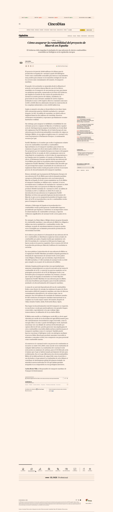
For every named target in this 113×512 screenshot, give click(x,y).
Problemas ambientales (50, 384)
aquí (53, 390)
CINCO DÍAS (28, 61)
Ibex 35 (23, 17)
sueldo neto (40, 470)
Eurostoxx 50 (66, 17)
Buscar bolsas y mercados (83, 163)
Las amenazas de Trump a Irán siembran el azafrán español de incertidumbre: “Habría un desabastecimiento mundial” (85, 126)
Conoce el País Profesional (56, 477)
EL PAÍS (69, 29)
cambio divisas (57, 470)
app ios (84, 470)
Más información (28, 390)
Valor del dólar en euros (83, 17)
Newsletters (60, 509)
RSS (56, 509)
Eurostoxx (83, 170)
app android (90, 470)
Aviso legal (24, 509)
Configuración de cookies (36, 509)
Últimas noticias (81, 116)
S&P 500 (36, 17)
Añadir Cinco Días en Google (62, 66)
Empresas (43, 384)
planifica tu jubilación (49, 470)
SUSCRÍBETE (82, 30)
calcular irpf (23, 470)
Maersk (30, 384)
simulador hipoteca (31, 470)
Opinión (23, 35)
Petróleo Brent (51, 17)
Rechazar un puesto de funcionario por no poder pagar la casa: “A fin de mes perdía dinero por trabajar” (85, 132)
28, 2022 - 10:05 (29, 62)
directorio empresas (66, 470)
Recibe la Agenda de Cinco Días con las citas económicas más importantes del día (43, 378)
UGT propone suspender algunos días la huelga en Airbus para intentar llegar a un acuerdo (85, 120)
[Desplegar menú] (20, 23)
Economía (58, 384)
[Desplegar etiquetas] (67, 384)
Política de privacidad (44, 509)
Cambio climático (36, 384)
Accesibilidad (51, 509)
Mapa (55, 509)
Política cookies (29, 509)
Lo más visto (80, 149)
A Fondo (53, 40)
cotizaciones (75, 470)
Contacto (20, 509)
